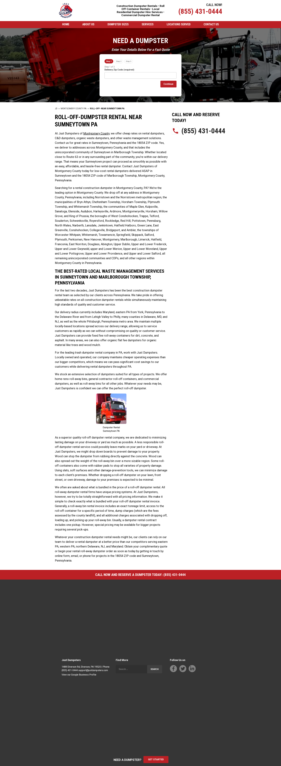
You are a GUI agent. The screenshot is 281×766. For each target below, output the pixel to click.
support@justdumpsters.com (93, 670)
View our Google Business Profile (79, 674)
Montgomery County (96, 133)
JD (56, 108)
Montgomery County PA (73, 108)
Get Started (156, 759)
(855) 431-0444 (200, 11)
